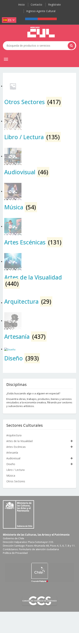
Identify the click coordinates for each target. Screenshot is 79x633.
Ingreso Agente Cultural (40, 11)
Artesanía (12, 452)
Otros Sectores (15, 481)
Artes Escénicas (16, 447)
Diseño (10, 464)
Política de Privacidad (15, 553)
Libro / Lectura (15, 470)
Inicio (21, 4)
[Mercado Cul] (41, 32)
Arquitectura (13, 435)
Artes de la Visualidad (19, 441)
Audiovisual (13, 458)
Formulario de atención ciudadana (39, 549)
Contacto (36, 4)
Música (10, 475)
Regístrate (54, 4)
